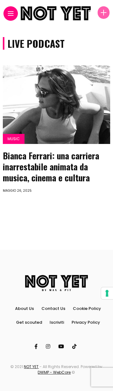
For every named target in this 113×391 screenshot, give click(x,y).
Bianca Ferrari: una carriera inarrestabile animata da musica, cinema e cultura (51, 166)
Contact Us (53, 308)
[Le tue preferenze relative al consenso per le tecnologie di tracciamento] (107, 293)
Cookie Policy (87, 308)
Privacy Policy (86, 322)
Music (14, 138)
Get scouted (29, 322)
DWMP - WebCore (54, 372)
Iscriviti (57, 322)
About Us (24, 308)
